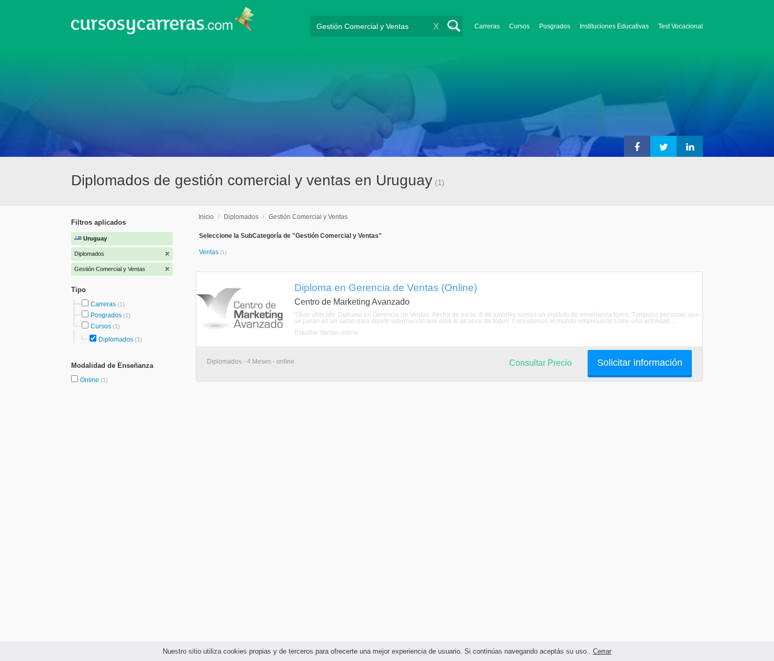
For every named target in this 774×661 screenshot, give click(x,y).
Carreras (487, 26)
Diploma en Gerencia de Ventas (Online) (385, 287)
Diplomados (115, 339)
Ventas (209, 252)
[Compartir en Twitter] (663, 146)
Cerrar (602, 651)
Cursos (519, 26)
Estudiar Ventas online (326, 332)
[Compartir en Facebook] (637, 146)
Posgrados (554, 26)
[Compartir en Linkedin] (690, 146)
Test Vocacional (680, 26)
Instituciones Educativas (614, 26)
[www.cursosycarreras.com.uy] (162, 24)
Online (90, 380)
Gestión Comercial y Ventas (308, 217)
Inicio (206, 217)
